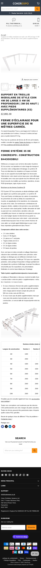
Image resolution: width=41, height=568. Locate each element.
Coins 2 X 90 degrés (9, 236)
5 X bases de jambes (10, 248)
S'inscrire (31, 527)
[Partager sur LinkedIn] (9, 426)
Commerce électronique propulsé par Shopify (20, 564)
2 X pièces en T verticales (11, 238)
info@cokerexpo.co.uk (8, 494)
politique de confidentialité (10, 558)
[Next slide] (38, 86)
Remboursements (31, 558)
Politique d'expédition (10, 560)
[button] (4, 86)
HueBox (35, 560)
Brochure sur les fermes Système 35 (13, 187)
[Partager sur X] (6, 426)
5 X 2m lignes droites (10, 246)
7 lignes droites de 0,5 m (11, 241)
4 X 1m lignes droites (10, 243)
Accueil (3, 35)
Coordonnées (26, 560)
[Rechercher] (37, 9)
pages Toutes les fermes (23, 142)
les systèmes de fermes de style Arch (16, 145)
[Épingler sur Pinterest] (13, 426)
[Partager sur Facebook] (2, 426)
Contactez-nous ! (6, 419)
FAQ (19, 560)
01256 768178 (28, 13)
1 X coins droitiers (9, 233)
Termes (22, 558)
